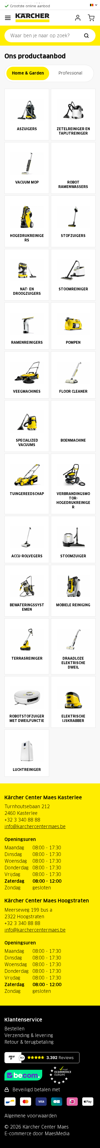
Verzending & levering (28, 1035)
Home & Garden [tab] (28, 73)
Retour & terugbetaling (29, 1042)
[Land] (94, 5)
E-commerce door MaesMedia (36, 1133)
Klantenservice (23, 1019)
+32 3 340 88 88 (22, 819)
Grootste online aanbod (30, 5)
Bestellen (14, 1028)
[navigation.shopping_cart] (91, 17)
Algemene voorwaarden (30, 1115)
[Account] (77, 17)
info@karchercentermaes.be (35, 826)
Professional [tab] (70, 73)
